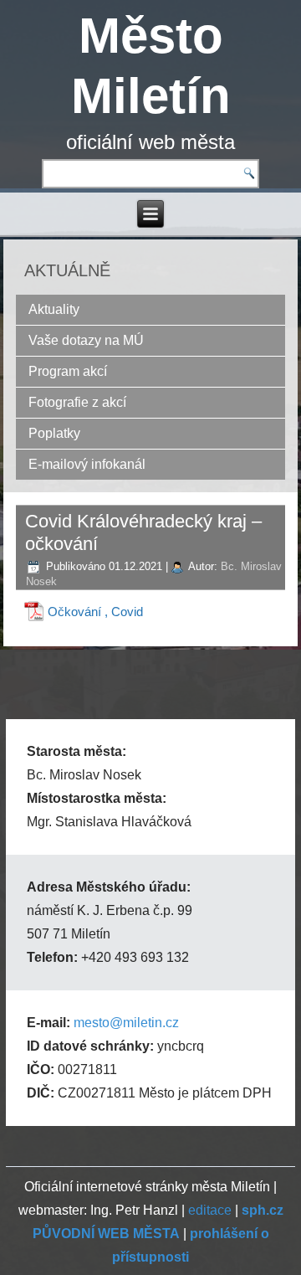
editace (210, 1210)
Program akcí (67, 371)
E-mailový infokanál (86, 464)
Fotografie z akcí (77, 402)
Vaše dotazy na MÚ (86, 340)
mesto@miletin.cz (126, 1022)
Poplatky (54, 433)
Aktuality (53, 309)
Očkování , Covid (95, 611)
